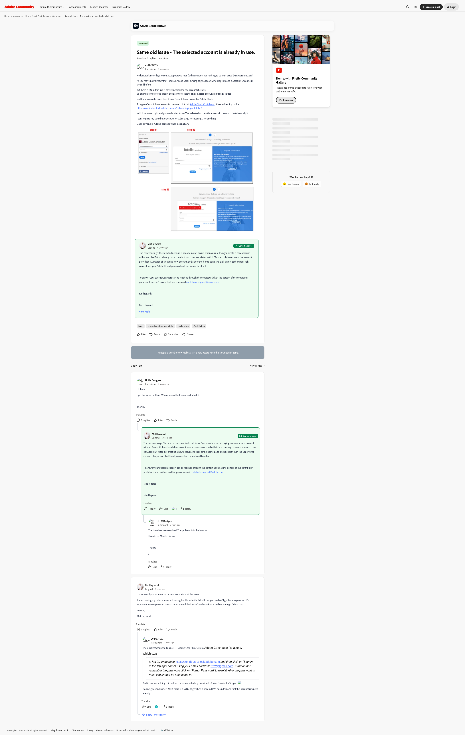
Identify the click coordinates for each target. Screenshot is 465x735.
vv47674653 (151, 65)
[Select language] (415, 7)
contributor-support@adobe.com (202, 281)
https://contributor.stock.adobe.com (197, 661)
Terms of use (78, 730)
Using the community (60, 730)
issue (140, 326)
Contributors (199, 326)
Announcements (77, 6)
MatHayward (154, 243)
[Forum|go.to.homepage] (19, 7)
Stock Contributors (40, 16)
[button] (431, 7)
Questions (56, 16)
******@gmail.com (222, 666)
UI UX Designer (153, 380)
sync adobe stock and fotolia (160, 326)
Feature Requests (99, 6)
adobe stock (183, 326)
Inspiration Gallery (121, 6)
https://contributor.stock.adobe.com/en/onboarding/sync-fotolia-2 (170, 107)
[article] (197, 400)
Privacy (90, 730)
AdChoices (168, 730)
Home (7, 16)
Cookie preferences (105, 730)
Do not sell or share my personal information (136, 730)
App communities (21, 16)
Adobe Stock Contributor (202, 104)
